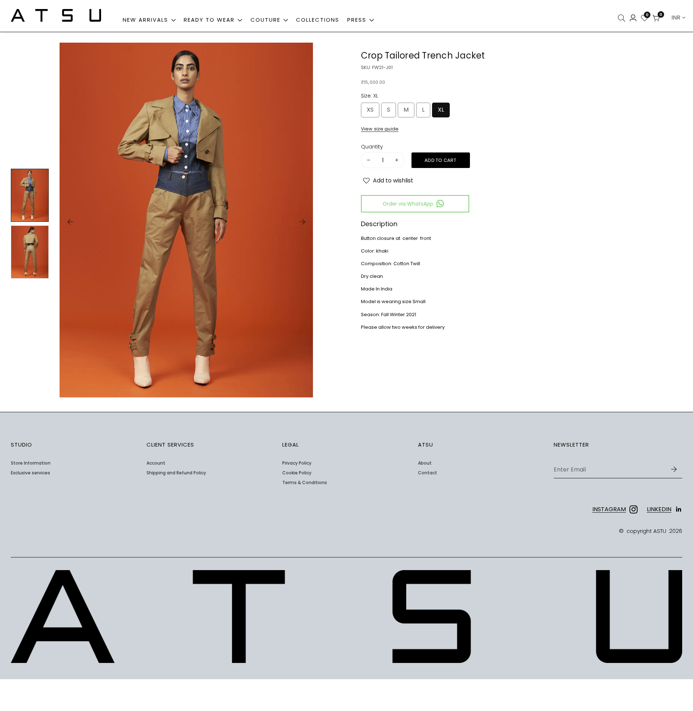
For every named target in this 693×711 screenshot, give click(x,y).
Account (156, 463)
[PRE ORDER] (440, 160)
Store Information (31, 463)
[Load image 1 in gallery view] (30, 195)
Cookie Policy (296, 473)
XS (372, 111)
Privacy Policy (296, 463)
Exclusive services (30, 473)
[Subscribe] (673, 470)
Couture (265, 19)
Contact (427, 473)
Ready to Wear (209, 19)
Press (358, 19)
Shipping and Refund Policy (176, 473)
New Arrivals (145, 19)
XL (442, 111)
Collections (317, 19)
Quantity (372, 146)
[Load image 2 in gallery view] (30, 252)
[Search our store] (622, 18)
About (425, 463)
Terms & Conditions (304, 483)
